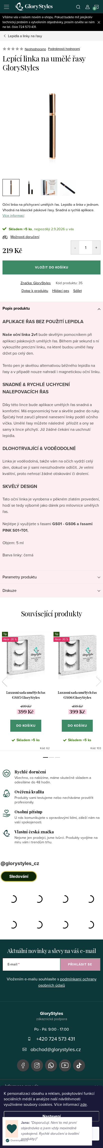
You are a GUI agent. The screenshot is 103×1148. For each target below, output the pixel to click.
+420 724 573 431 (55, 1038)
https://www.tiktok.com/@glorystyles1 (79, 1065)
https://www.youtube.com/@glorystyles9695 (65, 1065)
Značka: (35, 282)
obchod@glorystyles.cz (55, 1049)
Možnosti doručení (24, 236)
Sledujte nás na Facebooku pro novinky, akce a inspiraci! (23, 1065)
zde (83, 1104)
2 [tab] (51, 757)
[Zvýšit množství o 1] (96, 247)
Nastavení (51, 1116)
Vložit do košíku (51, 267)
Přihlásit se (80, 964)
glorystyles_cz (37, 1065)
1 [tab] (45, 757)
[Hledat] (78, 6)
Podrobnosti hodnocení (64, 49)
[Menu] (6, 6)
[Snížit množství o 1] (75, 247)
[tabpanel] (26, 688)
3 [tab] (57, 757)
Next (98, 682)
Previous (4, 682)
